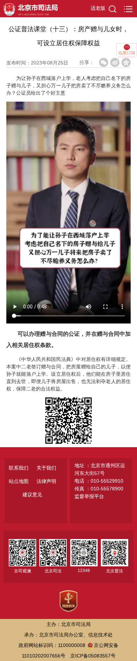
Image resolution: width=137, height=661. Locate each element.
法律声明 (46, 481)
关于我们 (46, 468)
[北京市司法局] (29, 8)
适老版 (98, 8)
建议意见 (32, 494)
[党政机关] (68, 601)
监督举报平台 (89, 496)
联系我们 (18, 468)
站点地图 (18, 481)
